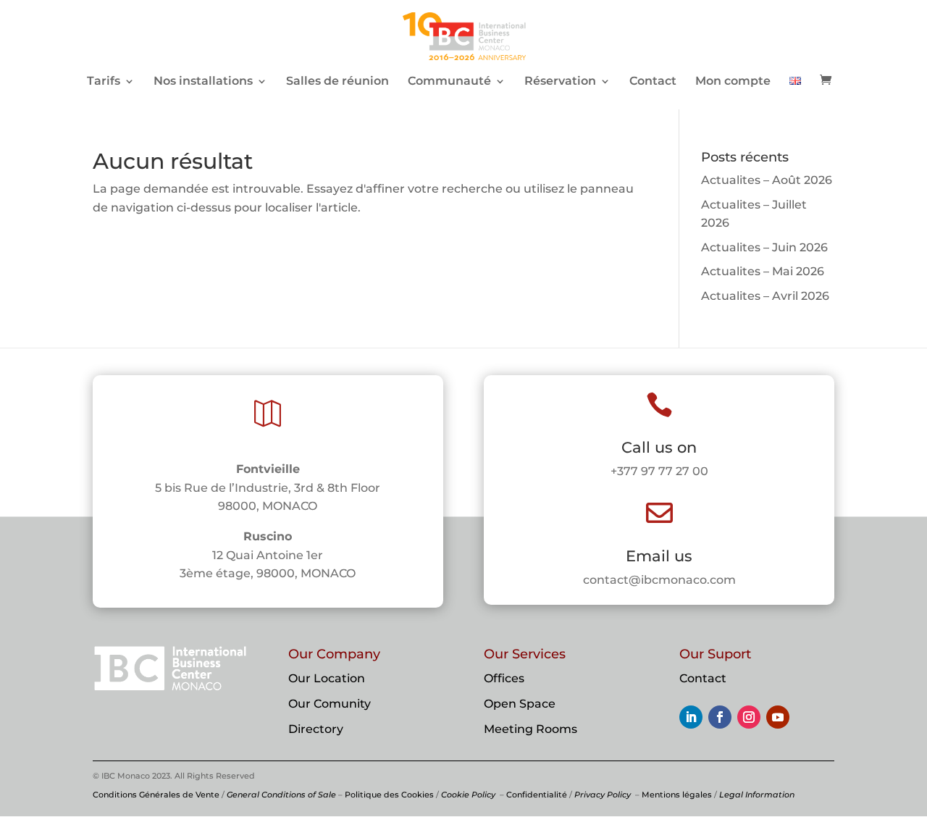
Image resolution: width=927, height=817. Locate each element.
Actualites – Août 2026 (766, 180)
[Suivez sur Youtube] (777, 717)
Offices (504, 678)
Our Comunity (329, 704)
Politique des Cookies (389, 794)
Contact (652, 82)
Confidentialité (536, 794)
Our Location (326, 678)
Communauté (449, 82)
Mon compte (733, 82)
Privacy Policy (602, 794)
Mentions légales (677, 794)
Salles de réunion (337, 82)
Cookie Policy (468, 794)
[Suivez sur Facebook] (719, 717)
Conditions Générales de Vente (156, 794)
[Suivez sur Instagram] (748, 717)
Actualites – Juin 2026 (764, 247)
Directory (315, 729)
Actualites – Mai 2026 (762, 271)
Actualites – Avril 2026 (765, 296)
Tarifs (103, 82)
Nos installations (203, 82)
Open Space (519, 704)
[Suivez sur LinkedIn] (690, 717)
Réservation (560, 82)
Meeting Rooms (530, 729)
